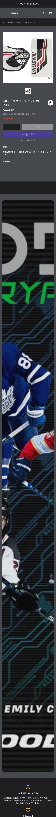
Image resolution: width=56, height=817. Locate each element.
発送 (33, 114)
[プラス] (17, 127)
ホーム (5, 22)
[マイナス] (5, 127)
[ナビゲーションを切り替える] (5, 13)
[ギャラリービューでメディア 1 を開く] (28, 91)
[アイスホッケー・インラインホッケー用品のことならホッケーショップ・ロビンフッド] (14, 13)
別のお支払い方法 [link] (28, 140)
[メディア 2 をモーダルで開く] (28, 57)
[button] (43, 13)
